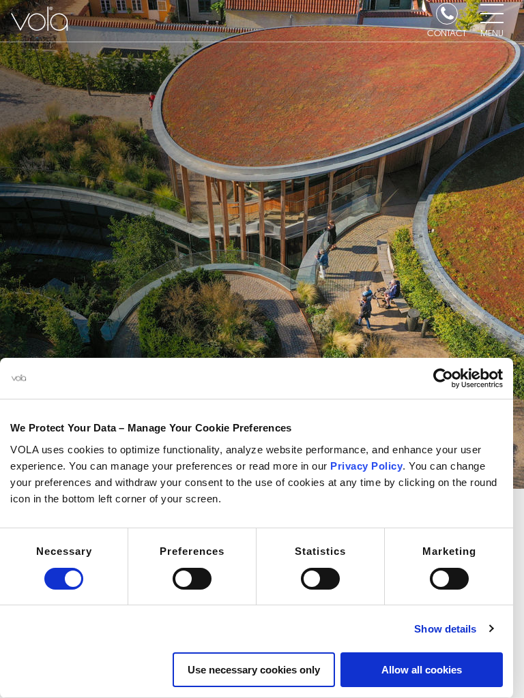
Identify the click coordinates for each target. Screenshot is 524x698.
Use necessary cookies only (254, 670)
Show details (445, 629)
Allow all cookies (421, 670)
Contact (446, 32)
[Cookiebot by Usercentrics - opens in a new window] (443, 378)
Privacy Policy (366, 466)
